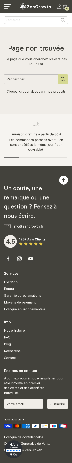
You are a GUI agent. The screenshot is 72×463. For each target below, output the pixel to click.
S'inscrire (57, 404)
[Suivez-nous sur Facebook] (8, 258)
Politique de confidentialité (23, 437)
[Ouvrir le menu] (8, 6)
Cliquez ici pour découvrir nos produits (36, 91)
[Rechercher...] (63, 79)
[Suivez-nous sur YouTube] (30, 258)
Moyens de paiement (20, 302)
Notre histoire (14, 330)
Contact (10, 358)
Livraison (11, 282)
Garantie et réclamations (22, 295)
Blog (7, 344)
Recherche (12, 351)
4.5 (10, 241)
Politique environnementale (24, 309)
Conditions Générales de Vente (27, 444)
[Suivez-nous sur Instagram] (19, 258)
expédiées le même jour (36, 145)
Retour (9, 289)
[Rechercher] (63, 20)
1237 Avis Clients (32, 239)
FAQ (7, 337)
